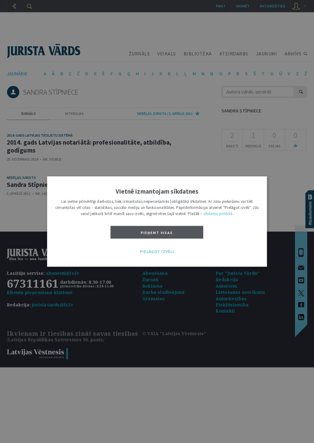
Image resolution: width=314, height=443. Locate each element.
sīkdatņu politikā (217, 213)
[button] (157, 252)
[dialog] (157, 221)
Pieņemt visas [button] (157, 232)
